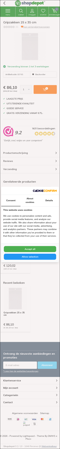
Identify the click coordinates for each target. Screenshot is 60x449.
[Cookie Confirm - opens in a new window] (45, 191)
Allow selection (30, 256)
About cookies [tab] (30, 200)
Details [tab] (49, 200)
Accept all (30, 249)
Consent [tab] (11, 200)
